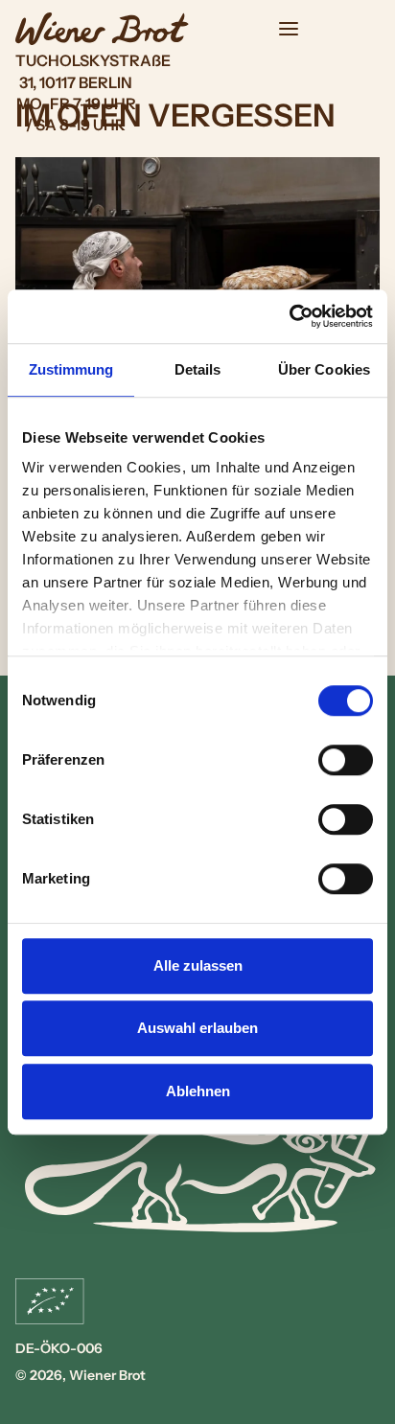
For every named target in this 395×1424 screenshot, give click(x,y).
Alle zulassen (198, 965)
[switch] (345, 760)
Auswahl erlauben (197, 1028)
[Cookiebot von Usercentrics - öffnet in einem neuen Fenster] (289, 316)
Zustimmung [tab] (71, 369)
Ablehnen (198, 1091)
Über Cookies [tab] (324, 369)
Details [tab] (197, 369)
